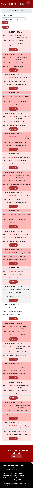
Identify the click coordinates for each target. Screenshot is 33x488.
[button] (28, 2)
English (16, 477)
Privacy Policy (18, 473)
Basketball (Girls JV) (12, 10)
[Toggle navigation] (30, 5)
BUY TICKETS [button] (17, 456)
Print (6, 27)
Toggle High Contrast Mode (22, 480)
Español (21, 477)
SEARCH (5, 22)
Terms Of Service (19, 475)
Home (3, 10)
